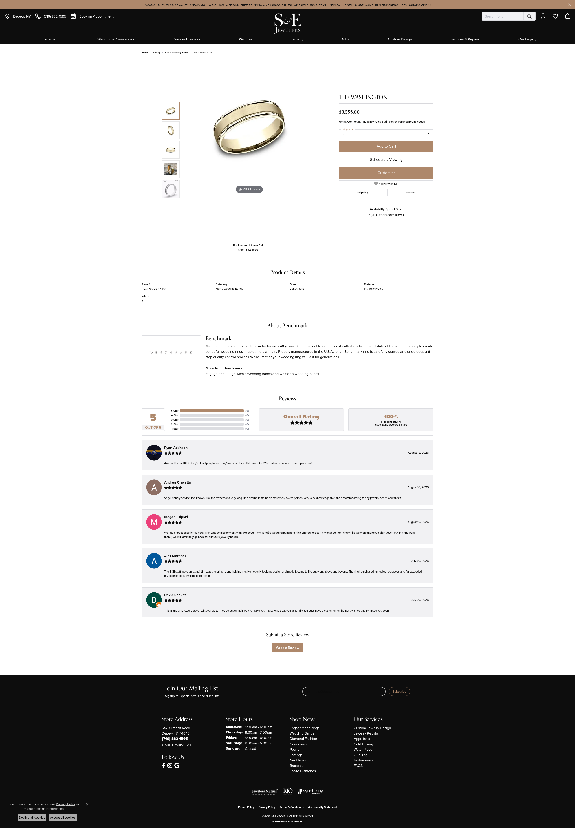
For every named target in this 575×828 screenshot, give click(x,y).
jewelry (156, 52)
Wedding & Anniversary (115, 39)
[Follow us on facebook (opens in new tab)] (163, 765)
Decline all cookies (32, 817)
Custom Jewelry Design (372, 727)
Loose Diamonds (303, 770)
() (247, 411)
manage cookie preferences (44, 808)
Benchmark (297, 288)
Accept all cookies (62, 817)
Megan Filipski (176, 516)
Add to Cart (386, 146)
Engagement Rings (220, 373)
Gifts (345, 39)
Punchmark (295, 821)
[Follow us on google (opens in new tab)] (176, 765)
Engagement (49, 39)
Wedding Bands (302, 733)
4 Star (174, 415)
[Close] (569, 5)
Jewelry (297, 39)
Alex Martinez (175, 555)
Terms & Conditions (292, 807)
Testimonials (363, 760)
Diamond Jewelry (186, 39)
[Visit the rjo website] (288, 791)
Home (145, 52)
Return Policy (246, 807)
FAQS (358, 765)
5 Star (174, 411)
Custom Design (400, 39)
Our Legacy (527, 39)
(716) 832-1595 (248, 249)
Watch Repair (364, 749)
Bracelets (297, 765)
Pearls (294, 749)
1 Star (175, 429)
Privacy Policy (267, 807)
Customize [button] (386, 172)
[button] (544, 16)
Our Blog (361, 754)
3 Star (174, 420)
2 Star (174, 424)
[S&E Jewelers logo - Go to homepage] (287, 23)
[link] (17, 16)
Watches (245, 39)
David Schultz (175, 594)
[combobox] (503, 16)
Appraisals (362, 738)
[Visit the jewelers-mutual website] (265, 791)
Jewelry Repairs (366, 733)
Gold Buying (363, 743)
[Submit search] (529, 16)
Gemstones (298, 743)
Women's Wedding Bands (299, 373)
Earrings (296, 754)
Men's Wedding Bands (176, 52)
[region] (249, 150)
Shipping (362, 192)
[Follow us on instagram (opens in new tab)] (169, 765)
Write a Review (287, 647)
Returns (410, 192)
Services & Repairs (465, 39)
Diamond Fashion (303, 738)
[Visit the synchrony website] (310, 791)
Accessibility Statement (322, 807)
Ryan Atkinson (176, 447)
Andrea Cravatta (177, 482)
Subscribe (399, 691)
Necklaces (298, 760)
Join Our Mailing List (191, 689)
